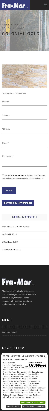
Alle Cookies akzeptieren (32, 402)
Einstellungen (13, 407)
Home (6, 25)
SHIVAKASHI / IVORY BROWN (16, 227)
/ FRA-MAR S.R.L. (24, 25)
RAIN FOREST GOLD (11, 249)
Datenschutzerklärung (13, 395)
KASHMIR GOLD (9, 234)
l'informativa (17, 175)
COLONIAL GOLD (10, 242)
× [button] (45, 357)
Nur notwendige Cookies (33, 407)
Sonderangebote (9, 332)
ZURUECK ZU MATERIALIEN (18, 203)
